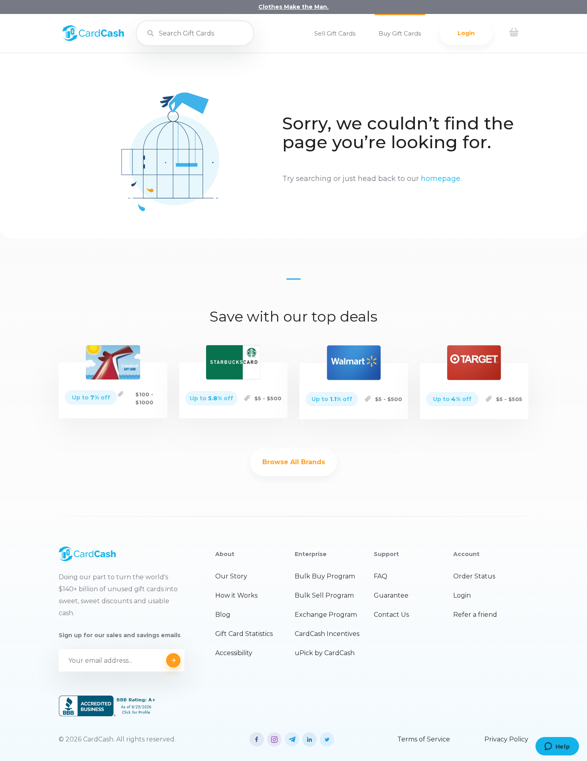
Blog (222, 614)
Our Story (231, 576)
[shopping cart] (514, 33)
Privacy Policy (506, 739)
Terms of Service (423, 739)
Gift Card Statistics (244, 634)
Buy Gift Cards (400, 33)
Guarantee (391, 595)
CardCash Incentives (327, 634)
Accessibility (233, 653)
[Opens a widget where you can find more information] (557, 747)
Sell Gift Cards (334, 33)
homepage (440, 178)
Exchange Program (326, 614)
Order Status (474, 576)
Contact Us (391, 614)
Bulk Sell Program (324, 595)
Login (466, 33)
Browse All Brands (293, 462)
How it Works (236, 595)
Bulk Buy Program (325, 576)
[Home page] (93, 39)
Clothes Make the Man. (293, 6)
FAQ (380, 576)
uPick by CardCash (325, 653)
